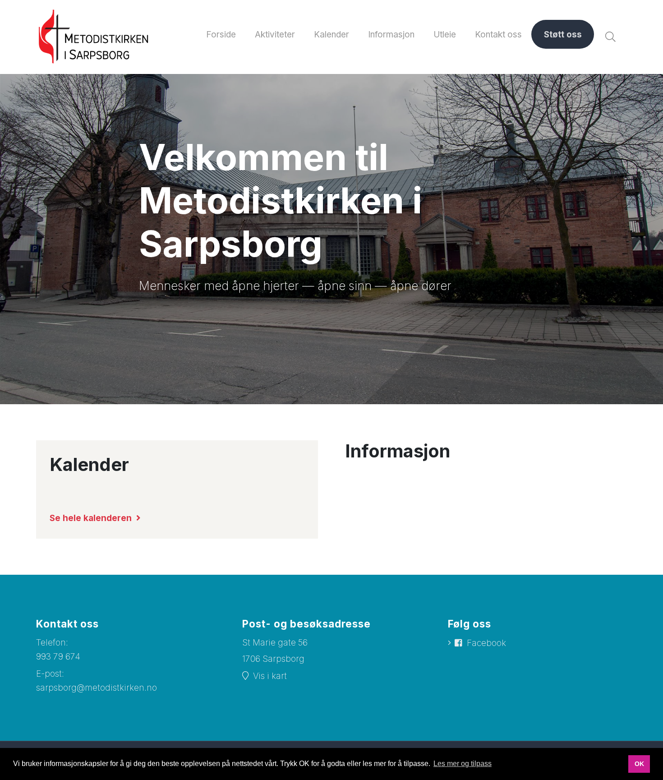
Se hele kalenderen (91, 518)
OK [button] (639, 763)
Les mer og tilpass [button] (462, 763)
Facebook (486, 643)
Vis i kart (270, 676)
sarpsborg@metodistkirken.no (96, 688)
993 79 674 (58, 656)
